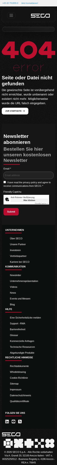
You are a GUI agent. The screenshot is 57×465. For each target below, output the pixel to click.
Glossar (14, 335)
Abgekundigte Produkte (22, 353)
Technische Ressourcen (22, 347)
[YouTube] (14, 421)
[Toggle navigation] (11, 15)
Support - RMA (17, 323)
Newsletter (15, 275)
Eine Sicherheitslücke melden (25, 317)
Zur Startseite (13, 111)
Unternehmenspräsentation (24, 281)
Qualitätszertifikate (19, 401)
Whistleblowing (18, 372)
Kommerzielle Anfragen (22, 341)
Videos (13, 287)
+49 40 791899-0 (10, 3)
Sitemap (14, 383)
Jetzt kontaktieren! (29, 3)
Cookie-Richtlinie (19, 378)
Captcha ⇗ (41, 203)
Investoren (15, 250)
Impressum (15, 389)
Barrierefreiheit (17, 329)
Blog (12, 304)
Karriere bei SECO (19, 262)
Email (7, 168)
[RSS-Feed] (20, 421)
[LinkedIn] (7, 421)
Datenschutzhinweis (20, 395)
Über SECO (16, 238)
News (13, 293)
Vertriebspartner (18, 256)
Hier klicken (29, 200)
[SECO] (11, 434)
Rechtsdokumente (19, 366)
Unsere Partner (18, 244)
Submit (11, 211)
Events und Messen (20, 298)
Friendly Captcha (12, 192)
